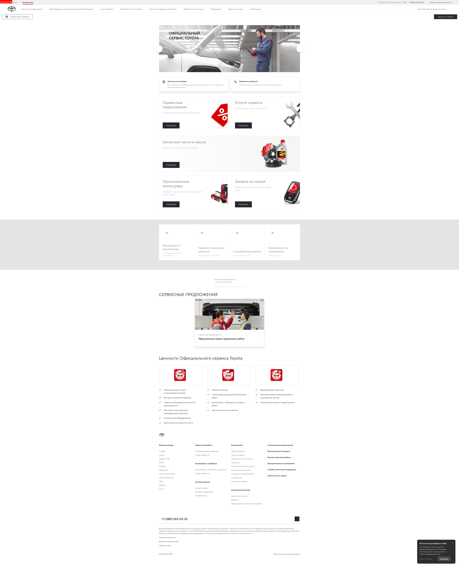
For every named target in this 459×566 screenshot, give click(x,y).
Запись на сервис (446, 16)
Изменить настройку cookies (169, 541)
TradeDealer (296, 554)
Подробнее (193, 114)
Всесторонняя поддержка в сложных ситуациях (225, 280)
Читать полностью (426, 559)
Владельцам (28, 2)
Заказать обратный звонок (441, 2)
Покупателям (12, 2)
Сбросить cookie (164, 545)
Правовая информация (167, 537)
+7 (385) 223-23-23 (416, 2)
